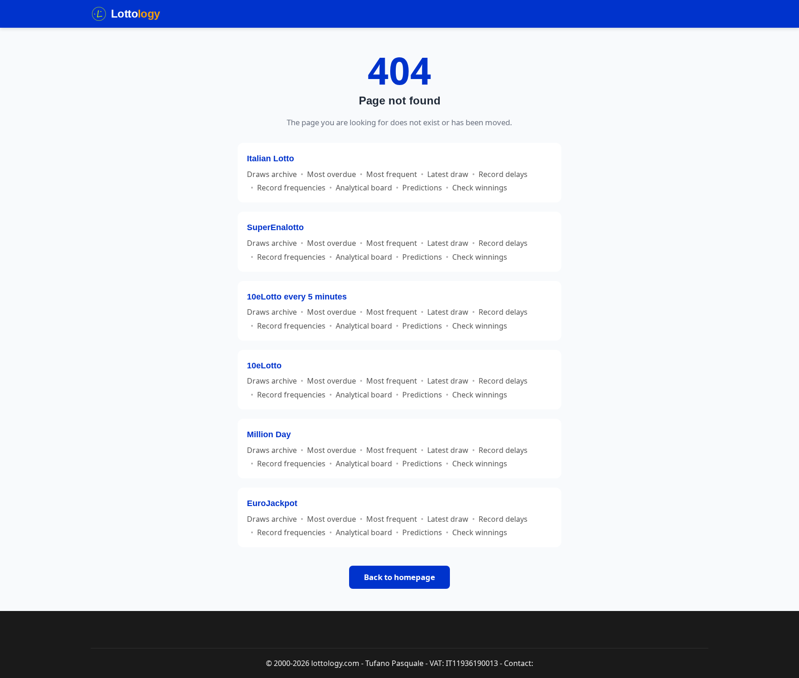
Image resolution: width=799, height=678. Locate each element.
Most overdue (331, 174)
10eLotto (264, 365)
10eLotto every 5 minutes (297, 296)
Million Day (269, 434)
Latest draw (447, 174)
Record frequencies (291, 188)
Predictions (422, 188)
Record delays (503, 174)
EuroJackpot (272, 503)
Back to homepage (399, 577)
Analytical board (364, 188)
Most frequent (391, 174)
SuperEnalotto (275, 227)
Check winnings (479, 188)
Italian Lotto (270, 158)
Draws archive (272, 174)
